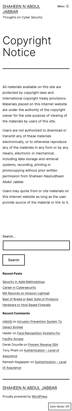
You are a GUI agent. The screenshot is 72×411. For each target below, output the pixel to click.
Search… (9, 236)
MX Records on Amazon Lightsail (26, 293)
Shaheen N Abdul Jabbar (30, 387)
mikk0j (7, 321)
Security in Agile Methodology (24, 282)
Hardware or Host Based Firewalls (27, 305)
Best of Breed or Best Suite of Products (30, 299)
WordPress (39, 396)
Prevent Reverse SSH (43, 344)
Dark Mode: (57, 406)
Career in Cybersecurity (19, 287)
